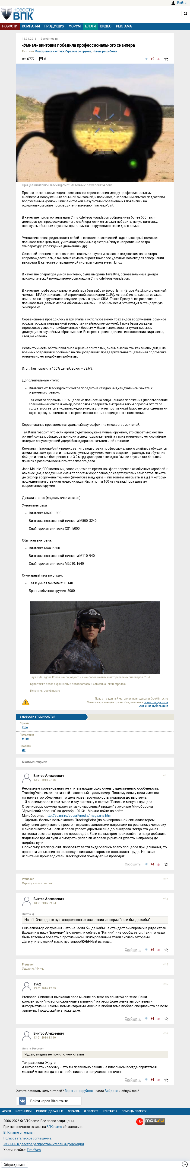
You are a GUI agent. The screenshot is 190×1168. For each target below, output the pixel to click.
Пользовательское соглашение (27, 1138)
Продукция (54, 26)
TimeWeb (34, 1150)
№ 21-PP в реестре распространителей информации (43, 1144)
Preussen (28, 879)
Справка (73, 1111)
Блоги (90, 26)
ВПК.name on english (19, 1132)
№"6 (165, 1033)
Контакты (110, 1111)
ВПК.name (54, 1127)
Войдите (111, 1091)
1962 (37, 984)
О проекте (91, 1111)
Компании (31, 26)
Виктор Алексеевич (49, 776)
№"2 (165, 879)
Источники (24, 1111)
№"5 (165, 984)
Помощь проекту (134, 1111)
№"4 (165, 964)
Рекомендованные (49, 1111)
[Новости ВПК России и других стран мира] (17, 18)
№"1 (165, 775)
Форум (75, 26)
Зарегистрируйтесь (80, 1091)
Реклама (124, 26)
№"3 (165, 898)
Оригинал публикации (153, 705)
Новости (9, 26)
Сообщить (133, 864)
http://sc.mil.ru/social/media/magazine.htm (78, 815)
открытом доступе (156, 702)
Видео (105, 26)
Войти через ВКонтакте (49, 1101)
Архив (6, 1111)
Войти (182, 3)
